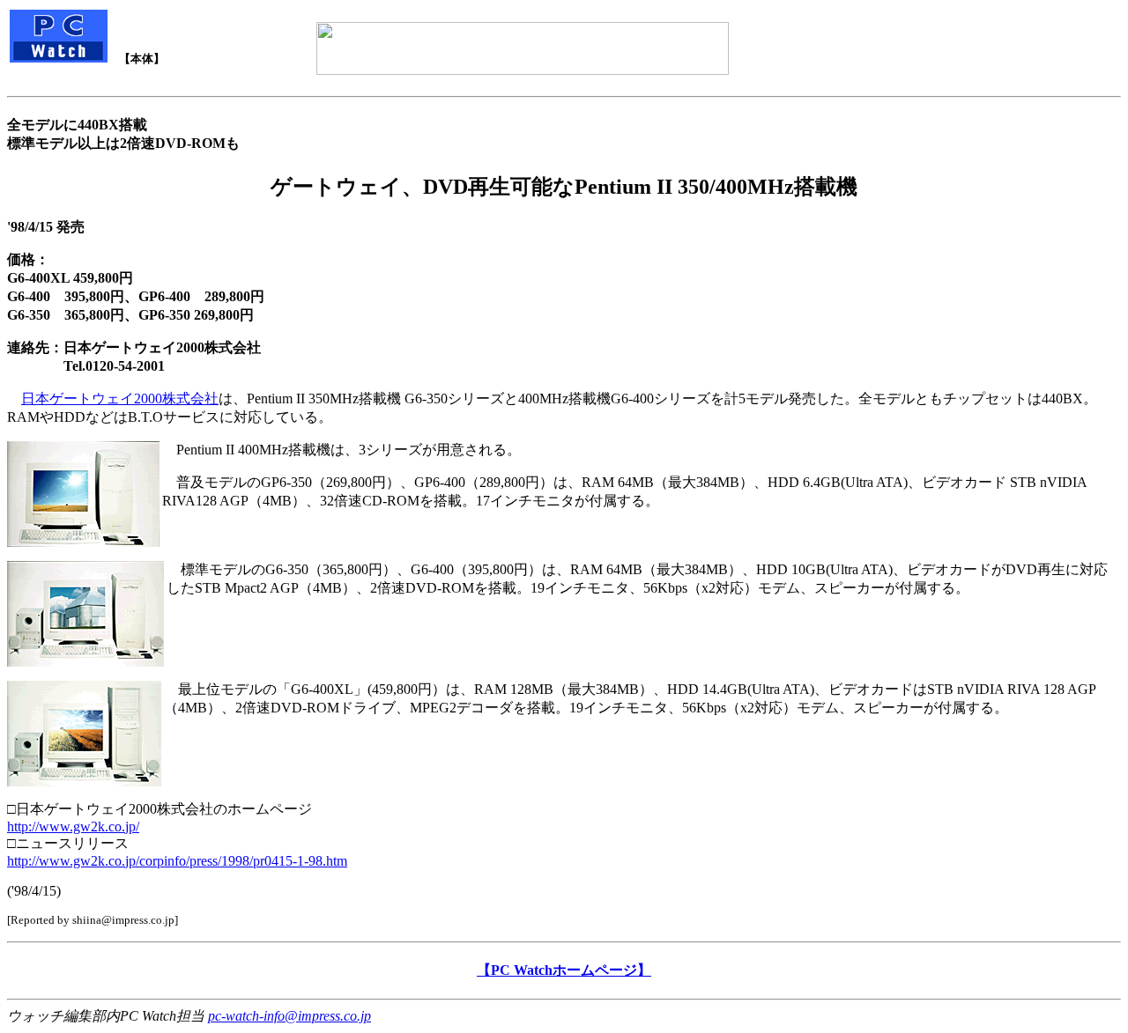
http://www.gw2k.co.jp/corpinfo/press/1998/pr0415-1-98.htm (177, 860)
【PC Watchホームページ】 (564, 970)
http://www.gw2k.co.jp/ (73, 826)
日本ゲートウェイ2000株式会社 (120, 398)
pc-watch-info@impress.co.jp (289, 1015)
